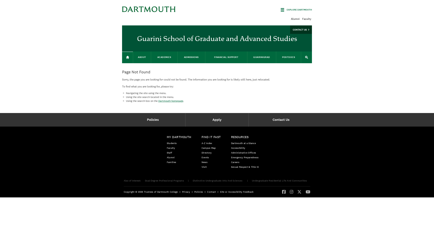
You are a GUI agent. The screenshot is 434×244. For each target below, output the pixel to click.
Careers (235, 162)
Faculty (306, 19)
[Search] (306, 57)
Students (172, 143)
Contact (211, 191)
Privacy (186, 191)
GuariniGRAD (261, 57)
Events (205, 157)
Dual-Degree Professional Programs (164, 180)
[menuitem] (153, 120)
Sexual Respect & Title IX (245, 166)
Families (171, 162)
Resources (240, 137)
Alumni (295, 19)
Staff (169, 152)
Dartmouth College (149, 9)
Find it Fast (211, 137)
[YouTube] (308, 191)
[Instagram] (291, 191)
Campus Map (209, 147)
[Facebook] (284, 191)
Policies (198, 191)
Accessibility (238, 147)
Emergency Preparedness (245, 157)
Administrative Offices (243, 152)
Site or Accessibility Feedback (236, 191)
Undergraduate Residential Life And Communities (279, 180)
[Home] (127, 57)
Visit (204, 166)
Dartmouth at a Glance (243, 143)
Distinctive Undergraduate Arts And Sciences (218, 180)
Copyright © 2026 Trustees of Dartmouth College (151, 191)
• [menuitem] (192, 191)
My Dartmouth (179, 137)
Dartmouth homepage (170, 101)
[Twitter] (299, 191)
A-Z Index (207, 143)
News (205, 162)
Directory (207, 152)
